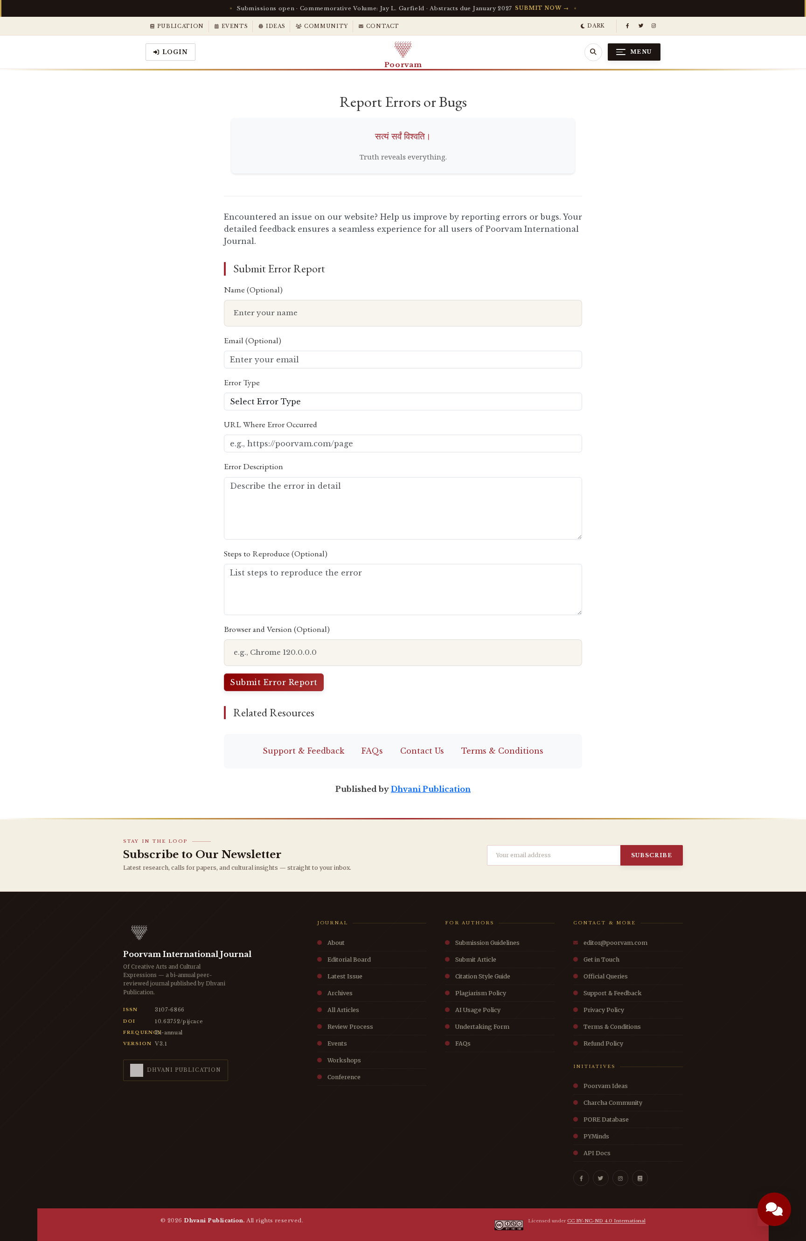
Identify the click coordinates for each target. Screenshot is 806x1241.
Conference (344, 1077)
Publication (180, 26)
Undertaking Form (482, 1026)
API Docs (597, 1153)
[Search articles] (593, 52)
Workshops (344, 1060)
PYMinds (596, 1136)
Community (326, 26)
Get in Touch (601, 959)
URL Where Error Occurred (270, 424)
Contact (383, 26)
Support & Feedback (303, 751)
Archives (340, 993)
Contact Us (422, 751)
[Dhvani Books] (640, 1178)
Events (235, 26)
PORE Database (606, 1119)
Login (175, 52)
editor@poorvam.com (615, 942)
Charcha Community (613, 1102)
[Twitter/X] (640, 26)
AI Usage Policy (477, 1009)
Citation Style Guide (482, 976)
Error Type (242, 382)
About (336, 942)
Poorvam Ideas (606, 1085)
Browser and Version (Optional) (277, 629)
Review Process (350, 1026)
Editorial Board (349, 959)
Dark (596, 25)
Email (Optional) (252, 340)
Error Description (253, 466)
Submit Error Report (274, 682)
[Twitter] (601, 1178)
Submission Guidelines (487, 942)
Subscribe (651, 855)
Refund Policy (603, 1043)
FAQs (372, 751)
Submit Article (475, 959)
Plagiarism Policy (480, 993)
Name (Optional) (253, 289)
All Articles (343, 1009)
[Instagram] (653, 26)
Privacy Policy (604, 1009)
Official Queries (606, 976)
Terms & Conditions (502, 751)
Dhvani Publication (431, 789)
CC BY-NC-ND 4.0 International (606, 1221)
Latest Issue (344, 976)
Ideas (275, 26)
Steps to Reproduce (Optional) (275, 553)
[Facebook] (627, 26)
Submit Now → (542, 8)
